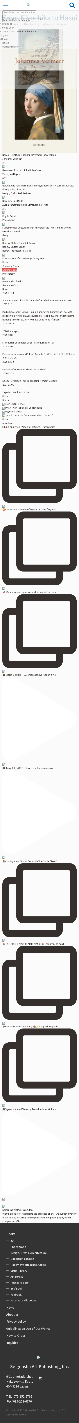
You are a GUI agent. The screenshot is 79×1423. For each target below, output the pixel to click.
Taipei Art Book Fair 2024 (15, 392)
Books (10, 1234)
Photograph (8, 220)
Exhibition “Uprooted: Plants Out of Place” (24, 369)
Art (4, 162)
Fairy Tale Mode (12, 201)
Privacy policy (16, 1321)
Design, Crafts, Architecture (16, 193)
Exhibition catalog (22, 1258)
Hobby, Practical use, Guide (16, 250)
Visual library (18, 1271)
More (5, 262)
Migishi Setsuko (10, 216)
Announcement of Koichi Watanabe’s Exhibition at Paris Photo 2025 (37, 300)
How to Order (15, 1335)
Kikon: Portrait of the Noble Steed (22, 170)
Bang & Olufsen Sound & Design (18, 243)
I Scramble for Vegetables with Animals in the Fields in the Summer (36, 227)
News (10, 1307)
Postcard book (19, 1282)
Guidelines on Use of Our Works (28, 1328)
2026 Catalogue (10, 331)
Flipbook (15, 1294)
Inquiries (12, 1342)
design (5, 235)
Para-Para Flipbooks (23, 1300)
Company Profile (11, 1221)
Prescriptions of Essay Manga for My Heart (23, 258)
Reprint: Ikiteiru (12, 281)
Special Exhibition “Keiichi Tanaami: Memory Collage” (30, 380)
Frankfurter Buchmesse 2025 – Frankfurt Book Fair (28, 342)
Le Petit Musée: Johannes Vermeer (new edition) (29, 154)
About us (12, 1314)
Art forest (16, 1276)
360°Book (16, 1288)
